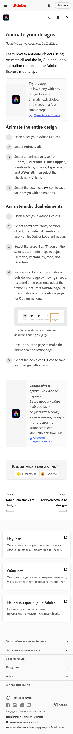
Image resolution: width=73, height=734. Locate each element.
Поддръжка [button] (13, 667)
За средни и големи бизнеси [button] (23, 650)
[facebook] (8, 705)
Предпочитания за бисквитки (21, 722)
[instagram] (15, 705)
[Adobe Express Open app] (68, 17)
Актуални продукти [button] (18, 684)
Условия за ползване (34, 716)
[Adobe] (20, 5)
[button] (50, 5)
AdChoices (59, 727)
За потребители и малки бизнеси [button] (26, 641)
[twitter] (22, 705)
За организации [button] (15, 658)
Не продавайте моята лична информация (27, 727)
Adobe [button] (10, 676)
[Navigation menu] (6, 5)
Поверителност (13, 716)
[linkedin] (29, 705)
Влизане (63, 5)
